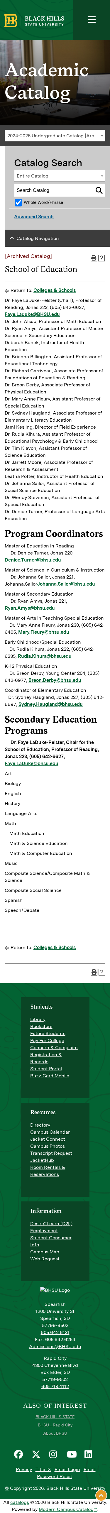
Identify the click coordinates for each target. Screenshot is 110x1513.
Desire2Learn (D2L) (51, 1223)
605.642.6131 (55, 1332)
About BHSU (55, 1433)
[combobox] (55, 135)
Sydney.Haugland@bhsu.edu (50, 704)
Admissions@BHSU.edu (55, 1346)
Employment (44, 1230)
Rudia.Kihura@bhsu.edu (45, 656)
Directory (40, 1125)
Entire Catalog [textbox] (32, 176)
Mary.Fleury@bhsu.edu (43, 632)
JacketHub (42, 1160)
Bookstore (41, 1026)
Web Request (45, 1259)
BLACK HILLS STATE (55, 1416)
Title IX (43, 1469)
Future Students (47, 1033)
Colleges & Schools (54, 290)
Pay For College (47, 1040)
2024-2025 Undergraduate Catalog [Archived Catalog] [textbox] (56, 135)
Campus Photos (47, 1146)
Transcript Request (51, 1153)
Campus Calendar (50, 1132)
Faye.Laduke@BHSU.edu (32, 314)
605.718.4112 (55, 1386)
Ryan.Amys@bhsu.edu (30, 608)
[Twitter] (37, 1454)
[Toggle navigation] (91, 20)
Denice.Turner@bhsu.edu (33, 560)
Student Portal (46, 1068)
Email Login (67, 1469)
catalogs (19, 1502)
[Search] (99, 190)
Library (37, 1019)
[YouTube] (73, 1454)
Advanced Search (34, 216)
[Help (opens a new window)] (101, 258)
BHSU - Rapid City (55, 1425)
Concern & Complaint (54, 1047)
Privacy (24, 1469)
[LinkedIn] (90, 1454)
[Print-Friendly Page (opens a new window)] (94, 258)
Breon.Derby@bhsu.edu (54, 680)
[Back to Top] (101, 1495)
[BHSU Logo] (52, 20)
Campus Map (44, 1252)
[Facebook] (20, 1454)
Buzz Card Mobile (49, 1075)
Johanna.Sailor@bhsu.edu (66, 584)
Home (11, 24)
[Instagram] (55, 1454)
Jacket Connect (47, 1139)
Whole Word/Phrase (43, 202)
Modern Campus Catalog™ (68, 1509)
